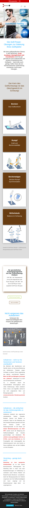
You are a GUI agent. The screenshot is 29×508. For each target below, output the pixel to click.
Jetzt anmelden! (14, 302)
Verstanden (10, 505)
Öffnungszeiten (13, 1)
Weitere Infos (18, 505)
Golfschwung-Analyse (14, 297)
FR (19, 1)
